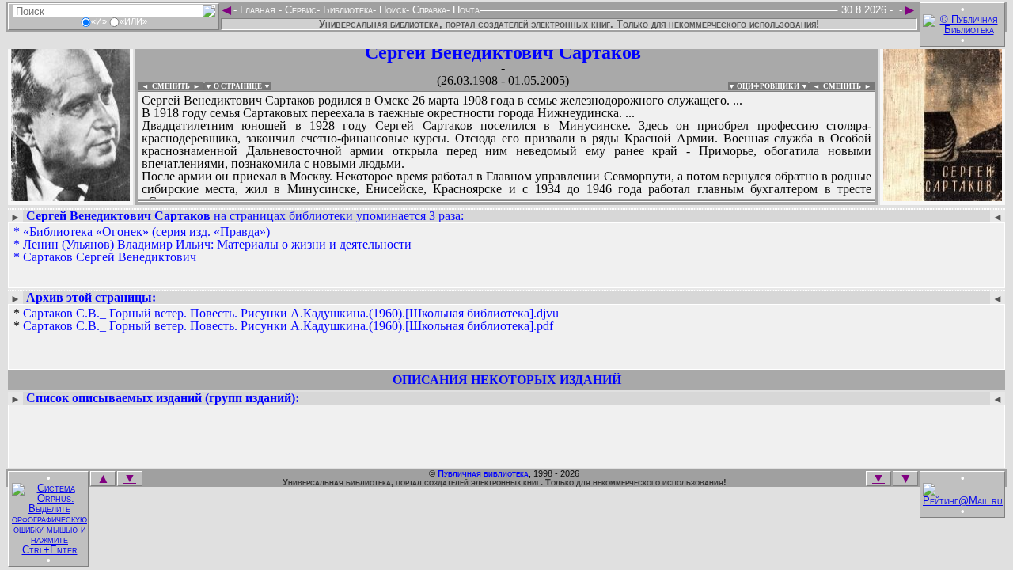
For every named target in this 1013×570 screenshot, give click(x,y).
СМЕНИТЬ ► (849, 86)
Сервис (299, 10)
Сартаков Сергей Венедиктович (109, 257)
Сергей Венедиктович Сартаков (503, 52)
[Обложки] (942, 196)
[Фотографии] (70, 196)
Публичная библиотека (483, 473)
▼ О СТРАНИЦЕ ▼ (238, 86)
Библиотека (346, 10)
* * (286, 319)
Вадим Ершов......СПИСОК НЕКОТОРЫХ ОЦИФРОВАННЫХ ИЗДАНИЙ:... (506, 201)
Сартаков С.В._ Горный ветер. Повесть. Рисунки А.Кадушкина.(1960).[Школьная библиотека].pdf (288, 325)
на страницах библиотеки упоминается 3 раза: (245, 215)
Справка (427, 10)
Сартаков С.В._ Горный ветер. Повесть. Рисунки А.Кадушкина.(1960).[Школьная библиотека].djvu (291, 313)
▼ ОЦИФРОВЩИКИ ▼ (768, 86)
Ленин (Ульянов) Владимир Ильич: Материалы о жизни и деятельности (217, 244)
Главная (258, 10)
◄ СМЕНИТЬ (164, 86)
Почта (465, 10)
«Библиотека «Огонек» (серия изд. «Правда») (146, 231)
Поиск (391, 10)
